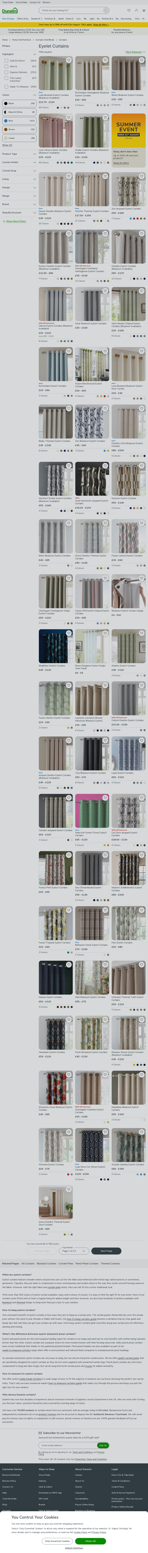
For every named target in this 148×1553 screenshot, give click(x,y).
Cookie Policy (80, 1532)
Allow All (90, 1541)
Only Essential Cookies (57, 1541)
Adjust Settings (74, 1548)
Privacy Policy (99, 1532)
